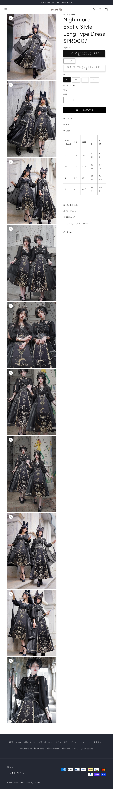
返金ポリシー (53, 748)
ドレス (69, 61)
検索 (11, 742)
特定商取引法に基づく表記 (32, 748)
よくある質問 (61, 742)
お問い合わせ (87, 748)
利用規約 (98, 742)
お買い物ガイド (45, 742)
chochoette (18, 783)
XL (94, 80)
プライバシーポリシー (81, 742)
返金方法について (70, 748)
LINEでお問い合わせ (25, 742)
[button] (6, 10)
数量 (65, 94)
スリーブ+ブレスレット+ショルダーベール (84, 69)
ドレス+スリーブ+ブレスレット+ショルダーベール (84, 54)
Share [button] (69, 232)
